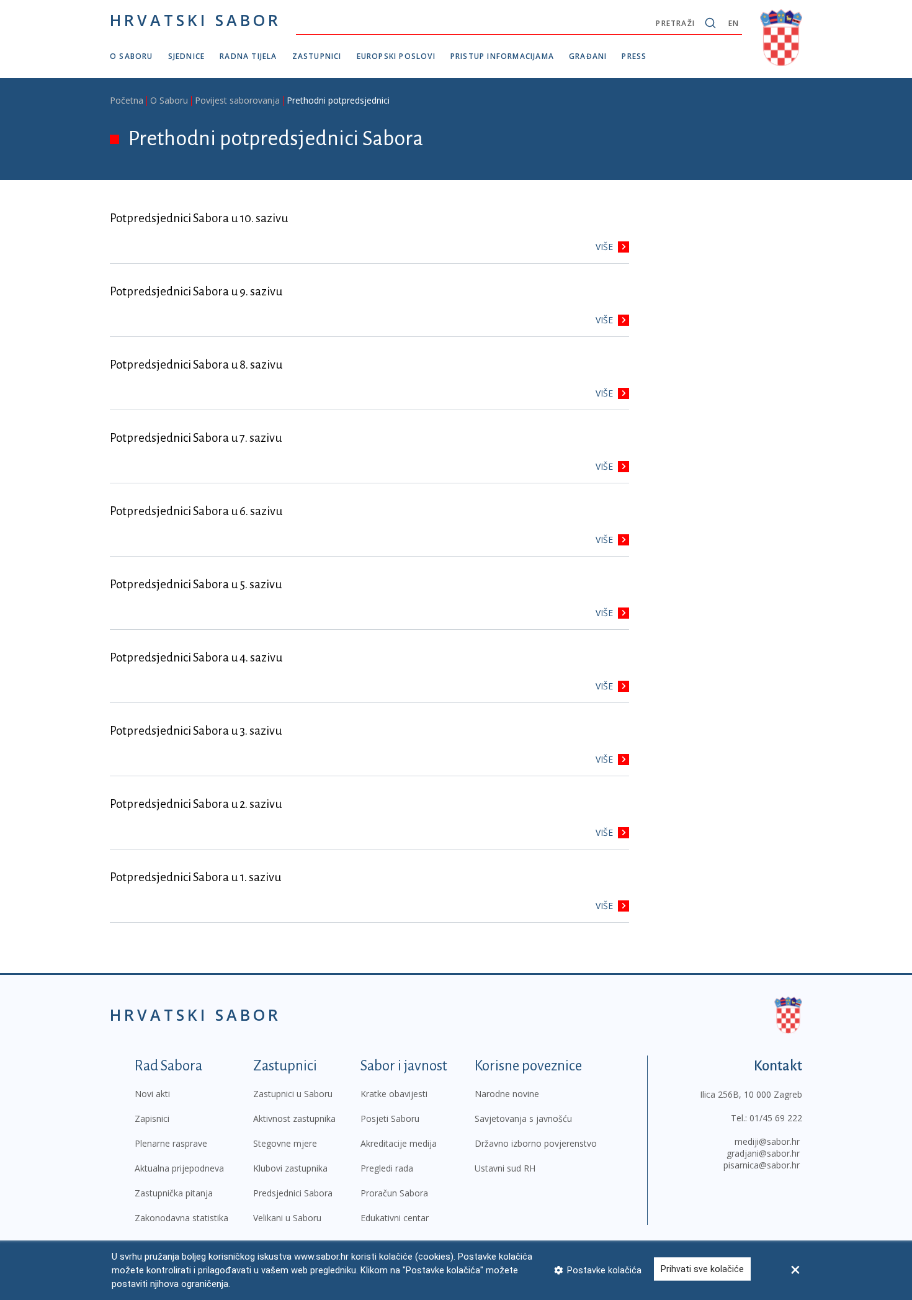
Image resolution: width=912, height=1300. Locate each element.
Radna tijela (248, 56)
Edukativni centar (394, 1218)
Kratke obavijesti (393, 1094)
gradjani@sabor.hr (763, 1153)
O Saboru (131, 56)
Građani (588, 56)
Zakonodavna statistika (181, 1218)
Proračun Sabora (394, 1193)
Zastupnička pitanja (174, 1193)
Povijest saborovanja (237, 100)
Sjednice (186, 56)
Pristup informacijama (502, 56)
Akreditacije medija (398, 1143)
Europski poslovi (396, 56)
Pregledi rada (386, 1168)
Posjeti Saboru (389, 1118)
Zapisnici (152, 1118)
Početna (126, 100)
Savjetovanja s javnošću (523, 1118)
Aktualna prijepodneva (179, 1168)
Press (634, 56)
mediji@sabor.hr (767, 1141)
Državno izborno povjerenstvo (536, 1143)
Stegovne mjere (285, 1143)
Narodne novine (507, 1094)
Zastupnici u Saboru (293, 1094)
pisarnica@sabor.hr (761, 1165)
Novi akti (152, 1094)
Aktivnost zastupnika (294, 1118)
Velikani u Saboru (287, 1218)
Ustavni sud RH (505, 1168)
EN (733, 23)
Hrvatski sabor (195, 19)
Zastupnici (317, 56)
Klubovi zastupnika (290, 1168)
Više (604, 247)
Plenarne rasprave (171, 1143)
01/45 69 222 (775, 1118)
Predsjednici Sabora (293, 1193)
